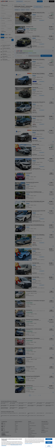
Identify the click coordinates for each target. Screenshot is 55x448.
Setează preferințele (49, 446)
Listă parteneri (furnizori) (28, 443)
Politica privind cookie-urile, (15, 444)
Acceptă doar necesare (49, 442)
